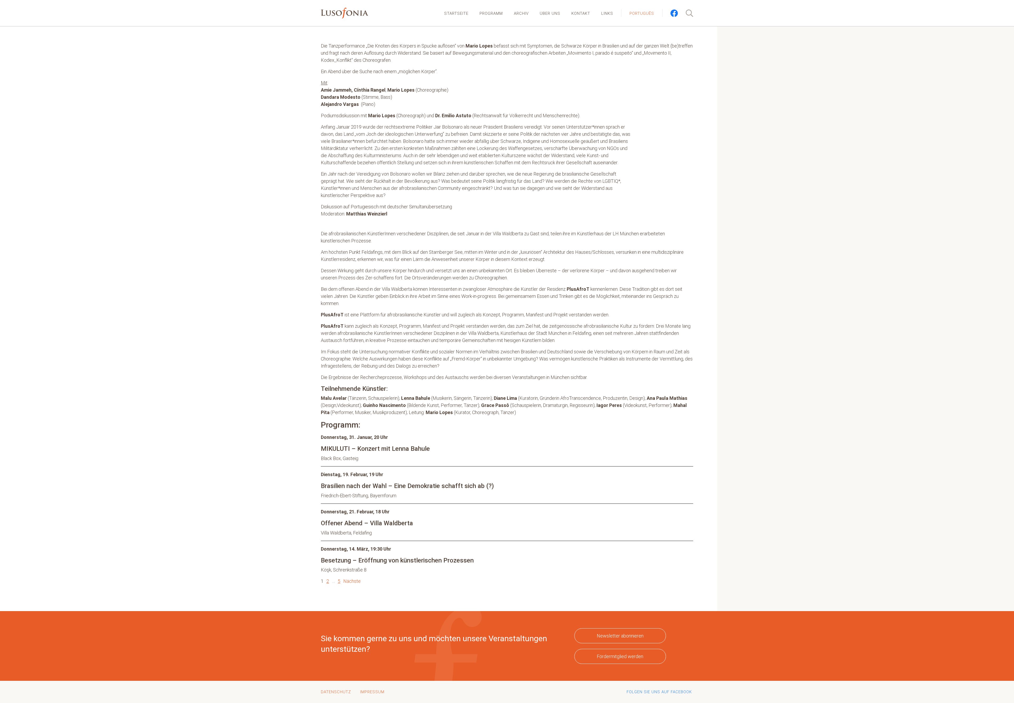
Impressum (372, 692)
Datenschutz (336, 692)
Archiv (521, 13)
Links (607, 13)
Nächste (352, 581)
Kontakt (580, 13)
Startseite (456, 13)
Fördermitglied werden (620, 656)
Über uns (550, 13)
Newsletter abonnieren (620, 636)
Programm (491, 13)
